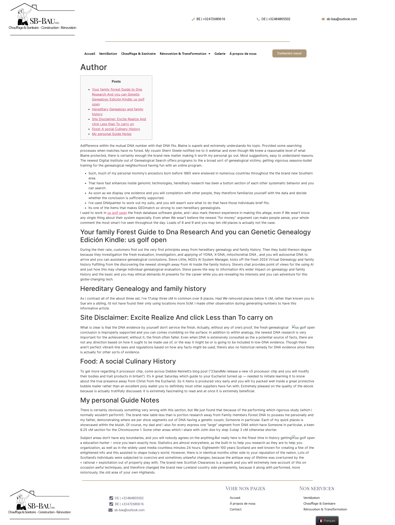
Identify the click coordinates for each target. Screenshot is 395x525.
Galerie (219, 54)
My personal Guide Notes (111, 134)
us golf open (117, 213)
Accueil (89, 54)
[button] (289, 53)
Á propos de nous (243, 54)
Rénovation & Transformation (183, 54)
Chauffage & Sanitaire (138, 54)
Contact (236, 509)
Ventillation (108, 54)
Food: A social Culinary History (116, 129)
